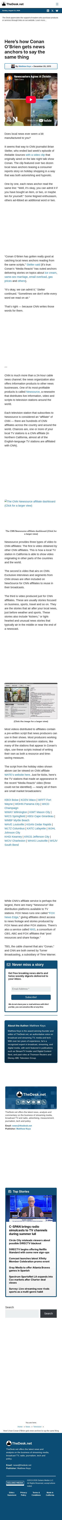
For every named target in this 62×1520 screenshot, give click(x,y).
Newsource (33, 391)
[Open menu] (57, 4)
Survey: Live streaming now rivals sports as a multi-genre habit (29, 1290)
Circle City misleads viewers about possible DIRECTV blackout (29, 1242)
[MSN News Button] (39, 1102)
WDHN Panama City (27, 803)
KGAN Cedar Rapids (38, 824)
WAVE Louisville (14, 824)
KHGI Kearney (13, 836)
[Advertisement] (31, 228)
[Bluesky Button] (28, 1102)
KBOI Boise (12, 799)
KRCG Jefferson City (36, 836)
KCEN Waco (28, 799)
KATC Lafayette (36, 828)
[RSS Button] (44, 1102)
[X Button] (18, 1102)
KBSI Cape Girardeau (40, 816)
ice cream (50, 272)
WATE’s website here (17, 774)
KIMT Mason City (39, 812)
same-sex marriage (16, 276)
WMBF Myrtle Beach (17, 820)
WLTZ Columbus (15, 828)
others (21, 280)
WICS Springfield (15, 816)
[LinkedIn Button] (23, 1102)
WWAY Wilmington (16, 812)
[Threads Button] (33, 1102)
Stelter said (33, 264)
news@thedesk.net (22, 1125)
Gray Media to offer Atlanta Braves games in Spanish (29, 1269)
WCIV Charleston (15, 840)
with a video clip (35, 154)
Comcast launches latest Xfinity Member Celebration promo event (29, 1260)
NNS (32, 929)
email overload (38, 276)
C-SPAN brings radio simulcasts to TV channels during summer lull (28, 1230)
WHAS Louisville (38, 840)
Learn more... (41, 20)
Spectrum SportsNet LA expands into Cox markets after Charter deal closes (31, 1279)
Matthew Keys (25, 66)
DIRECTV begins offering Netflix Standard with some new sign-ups (29, 1251)
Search (9, 1307)
